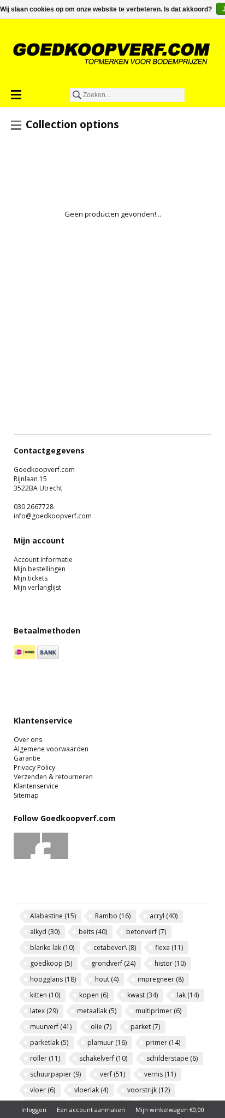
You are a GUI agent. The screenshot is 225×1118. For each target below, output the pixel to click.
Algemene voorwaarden (51, 749)
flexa (169, 947)
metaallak (96, 1010)
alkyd (45, 931)
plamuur (107, 1042)
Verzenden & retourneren (53, 776)
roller (45, 1058)
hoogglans (53, 979)
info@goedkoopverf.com (53, 516)
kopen (93, 995)
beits (93, 931)
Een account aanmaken (91, 1109)
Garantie (27, 758)
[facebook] (27, 856)
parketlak (49, 1042)
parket (145, 1026)
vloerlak (91, 1090)
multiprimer (158, 1010)
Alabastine (53, 915)
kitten (45, 995)
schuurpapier (55, 1074)
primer (163, 1042)
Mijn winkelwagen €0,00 (169, 1109)
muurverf (51, 1026)
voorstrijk (148, 1090)
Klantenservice (36, 786)
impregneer (160, 979)
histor (170, 963)
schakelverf (103, 1058)
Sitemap (26, 795)
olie (101, 1026)
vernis (160, 1074)
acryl (163, 915)
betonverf (146, 931)
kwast (142, 995)
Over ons (28, 739)
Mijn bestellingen (40, 568)
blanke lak (52, 947)
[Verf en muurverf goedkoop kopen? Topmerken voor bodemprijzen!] (112, 53)
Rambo (113, 915)
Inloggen (33, 1109)
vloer (42, 1090)
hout (107, 979)
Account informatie (43, 559)
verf (112, 1074)
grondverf (113, 963)
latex (44, 1010)
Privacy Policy (34, 767)
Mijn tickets (31, 578)
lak (188, 995)
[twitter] (55, 856)
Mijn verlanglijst (37, 587)
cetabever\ (114, 947)
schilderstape (172, 1058)
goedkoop (51, 963)
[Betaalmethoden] (24, 656)
